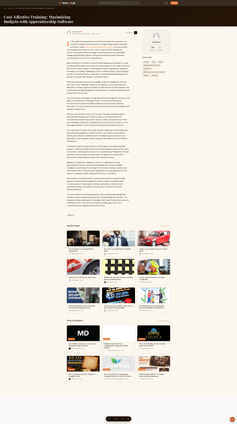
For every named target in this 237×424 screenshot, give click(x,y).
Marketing (155, 75)
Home (5, 8)
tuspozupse (76, 31)
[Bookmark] (122, 418)
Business (10, 8)
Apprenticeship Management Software (99, 47)
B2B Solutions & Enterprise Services (154, 72)
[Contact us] (232, 419)
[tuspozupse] (69, 33)
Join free (174, 3)
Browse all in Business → (163, 321)
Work (153, 62)
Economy (146, 62)
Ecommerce (147, 68)
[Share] (128, 418)
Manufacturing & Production (152, 65)
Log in (166, 3)
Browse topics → (165, 226)
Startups (146, 75)
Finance (160, 62)
